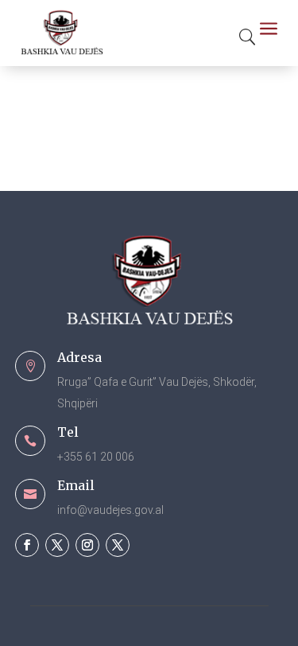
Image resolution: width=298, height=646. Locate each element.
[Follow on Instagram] (87, 545)
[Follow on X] (57, 545)
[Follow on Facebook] (27, 545)
